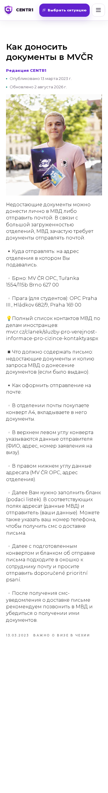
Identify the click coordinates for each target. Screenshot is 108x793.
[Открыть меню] (98, 10)
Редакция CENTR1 (26, 70)
